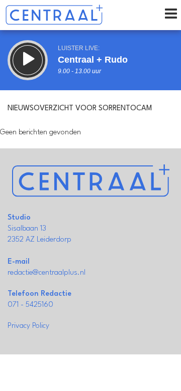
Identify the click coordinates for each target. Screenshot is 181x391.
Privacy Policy (28, 326)
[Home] (54, 15)
